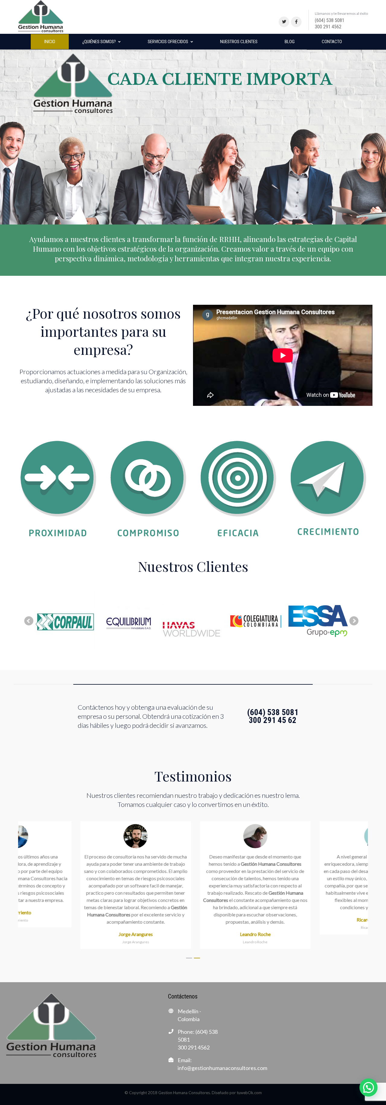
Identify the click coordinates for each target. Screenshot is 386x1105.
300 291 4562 (328, 27)
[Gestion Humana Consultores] (40, 16)
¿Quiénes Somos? (99, 41)
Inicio (49, 41)
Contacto (332, 41)
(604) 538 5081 (329, 20)
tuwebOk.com (249, 1092)
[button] (189, 958)
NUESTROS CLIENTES (239, 41)
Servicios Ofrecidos (168, 41)
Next (354, 621)
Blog (290, 41)
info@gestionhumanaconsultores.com (222, 1068)
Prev (29, 621)
